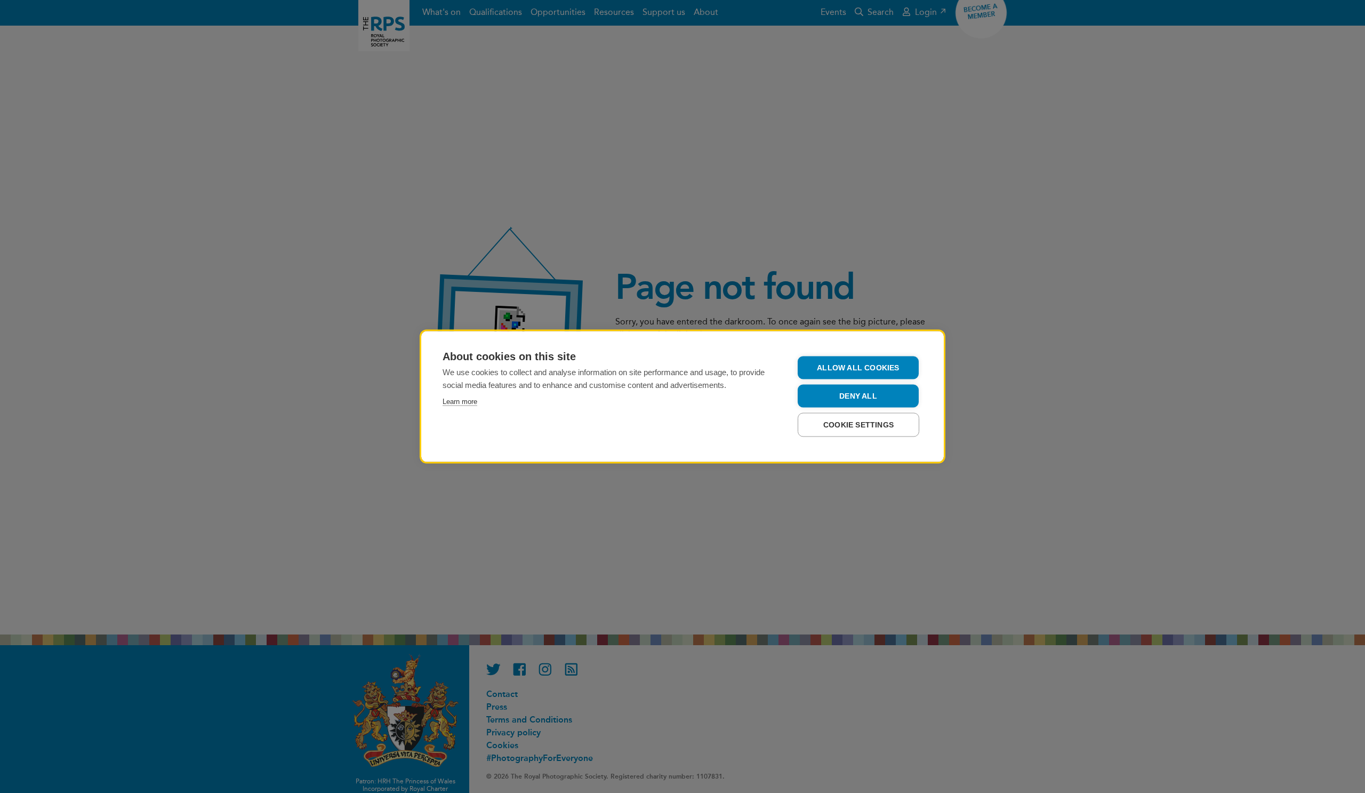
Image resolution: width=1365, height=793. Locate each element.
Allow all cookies (858, 368)
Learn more (460, 402)
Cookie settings (858, 425)
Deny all (858, 396)
